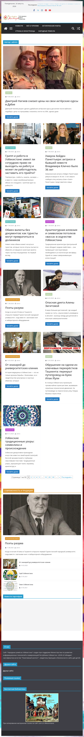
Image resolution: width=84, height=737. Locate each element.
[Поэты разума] (22, 283)
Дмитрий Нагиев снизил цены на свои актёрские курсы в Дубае (41, 102)
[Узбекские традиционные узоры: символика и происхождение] (22, 415)
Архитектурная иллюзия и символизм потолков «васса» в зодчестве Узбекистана (61, 235)
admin (18, 97)
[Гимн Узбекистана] (10, 586)
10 (46, 477)
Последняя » (67, 477)
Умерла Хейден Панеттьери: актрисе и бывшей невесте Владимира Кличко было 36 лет (59, 6)
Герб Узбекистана (26, 573)
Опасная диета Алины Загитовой (59, 304)
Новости (19, 26)
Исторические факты (51, 26)
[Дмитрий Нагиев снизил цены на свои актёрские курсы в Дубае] (42, 67)
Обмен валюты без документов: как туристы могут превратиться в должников (21, 235)
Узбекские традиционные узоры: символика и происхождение (19, 443)
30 (53, 477)
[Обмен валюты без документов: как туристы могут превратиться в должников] (22, 207)
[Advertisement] (42, 615)
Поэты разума (14, 307)
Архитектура (50, 221)
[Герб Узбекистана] (10, 575)
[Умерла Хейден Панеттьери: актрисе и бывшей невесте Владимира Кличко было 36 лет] (62, 133)
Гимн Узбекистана (26, 584)
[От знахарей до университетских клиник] (22, 342)
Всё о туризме (32, 26)
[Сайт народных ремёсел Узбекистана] (5, 28)
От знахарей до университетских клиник (21, 366)
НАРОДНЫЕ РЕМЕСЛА (46, 31)
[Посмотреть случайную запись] (78, 28)
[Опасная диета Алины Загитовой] (62, 280)
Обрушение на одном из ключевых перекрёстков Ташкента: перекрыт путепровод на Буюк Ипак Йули (61, 371)
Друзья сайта (8, 671)
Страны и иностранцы (25, 31)
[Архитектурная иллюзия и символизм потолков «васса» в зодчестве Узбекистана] (62, 207)
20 (49, 477)
